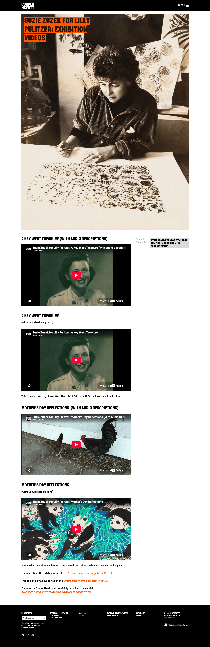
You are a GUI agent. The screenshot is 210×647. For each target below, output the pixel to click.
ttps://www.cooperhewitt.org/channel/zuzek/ (88, 573)
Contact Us (54, 616)
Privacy (139, 616)
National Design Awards (117, 613)
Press (81, 616)
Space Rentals (56, 618)
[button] (183, 6)
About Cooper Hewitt (59, 613)
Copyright (140, 613)
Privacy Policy (28, 628)
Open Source (112, 616)
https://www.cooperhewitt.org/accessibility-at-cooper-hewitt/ (56, 592)
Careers (82, 613)
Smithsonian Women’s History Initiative (85, 581)
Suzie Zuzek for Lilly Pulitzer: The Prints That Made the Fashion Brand (169, 243)
